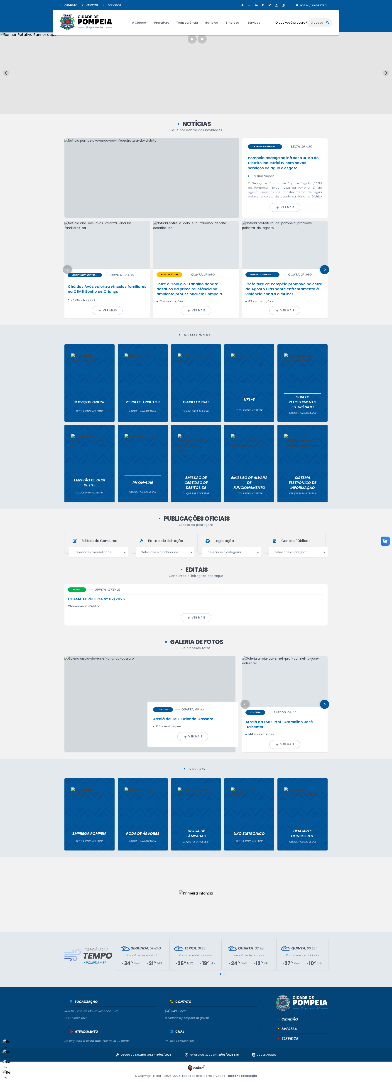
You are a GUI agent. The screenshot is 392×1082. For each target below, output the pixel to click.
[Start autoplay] (192, 39)
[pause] (202, 39)
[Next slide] (386, 73)
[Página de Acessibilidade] (283, 5)
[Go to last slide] (6, 73)
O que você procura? (291, 22)
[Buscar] (327, 22)
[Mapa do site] (276, 5)
